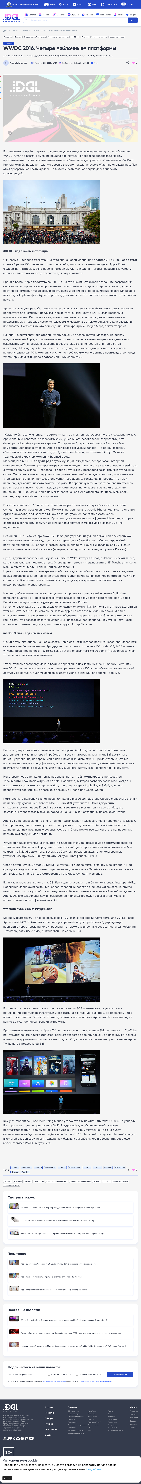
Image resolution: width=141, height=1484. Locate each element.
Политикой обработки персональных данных (96, 1381)
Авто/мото (92, 1411)
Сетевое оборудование (77, 1425)
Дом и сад (133, 1418)
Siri (87, 1167)
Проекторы (112, 1422)
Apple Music (26, 1167)
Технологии (105, 15)
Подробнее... (95, 1469)
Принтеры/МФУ (94, 1422)
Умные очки (112, 1428)
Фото (80, 4)
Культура (133, 1424)
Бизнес (18, 37)
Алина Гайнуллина (18, 63)
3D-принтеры (73, 1411)
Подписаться (120, 1374)
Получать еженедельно (90, 1375)
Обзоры (61, 15)
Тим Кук (25, 1172)
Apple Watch (50, 1167)
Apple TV (38, 1167)
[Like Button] (133, 63)
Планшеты (72, 1422)
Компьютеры (93, 1416)
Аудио (110, 1411)
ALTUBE (130, 4)
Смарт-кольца (93, 1425)
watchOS (108, 1167)
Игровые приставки (76, 1416)
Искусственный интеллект (26, 4)
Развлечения (133, 1428)
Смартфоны (112, 1425)
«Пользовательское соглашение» (54, 1381)
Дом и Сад (111, 4)
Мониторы (112, 1416)
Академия (8, 37)
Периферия (112, 1419)
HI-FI (94, 4)
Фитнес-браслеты (99, 37)
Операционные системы (58, 37)
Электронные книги (76, 1433)
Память (91, 1419)
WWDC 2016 (120, 1167)
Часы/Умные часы (116, 37)
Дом (109, 1414)
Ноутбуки (71, 1419)
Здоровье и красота (133, 1421)
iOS (62, 1167)
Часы (65, 4)
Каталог (32, 15)
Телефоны (72, 1428)
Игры (52, 4)
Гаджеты (91, 1414)
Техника (89, 15)
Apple (15, 1167)
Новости (46, 15)
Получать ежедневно (61, 1375)
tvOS (97, 1167)
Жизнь (120, 15)
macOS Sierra (74, 1167)
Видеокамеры (73, 1414)
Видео (133, 15)
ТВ (75, 37)
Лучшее (75, 15)
